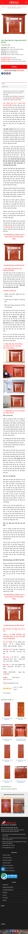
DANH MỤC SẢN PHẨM (8, 887)
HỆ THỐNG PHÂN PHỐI (8, 890)
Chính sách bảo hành (7, 860)
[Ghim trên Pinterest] (7, 73)
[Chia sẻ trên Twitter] (5, 73)
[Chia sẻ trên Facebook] (2, 73)
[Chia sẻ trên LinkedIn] (9, 73)
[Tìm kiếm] (26, 2)
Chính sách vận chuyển (8, 865)
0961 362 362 (12, 845)
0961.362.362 (20, 70)
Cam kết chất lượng (7, 857)
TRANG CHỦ (5, 884)
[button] (2, 2)
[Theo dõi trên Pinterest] (15, 931)
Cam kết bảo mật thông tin (9, 870)
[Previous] (2, 806)
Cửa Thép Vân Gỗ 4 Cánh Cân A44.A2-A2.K (21, 781)
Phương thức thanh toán (8, 868)
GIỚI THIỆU (5, 897)
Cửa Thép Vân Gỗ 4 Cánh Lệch (14, 8)
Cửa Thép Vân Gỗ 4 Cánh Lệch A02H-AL (7, 740)
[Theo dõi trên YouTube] (18, 931)
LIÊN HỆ (4, 900)
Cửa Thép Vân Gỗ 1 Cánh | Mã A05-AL (7, 781)
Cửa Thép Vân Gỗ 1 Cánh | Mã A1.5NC (21, 719)
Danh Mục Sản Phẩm (11, 6)
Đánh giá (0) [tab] (5, 86)
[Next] (25, 806)
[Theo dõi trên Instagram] (13, 931)
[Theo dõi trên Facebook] (10, 931)
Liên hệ (14, 67)
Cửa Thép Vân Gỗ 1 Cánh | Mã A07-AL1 (21, 761)
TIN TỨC (4, 895)
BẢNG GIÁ (5, 892)
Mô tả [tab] (3, 83)
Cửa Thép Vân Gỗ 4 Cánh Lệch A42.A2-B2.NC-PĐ (21, 740)
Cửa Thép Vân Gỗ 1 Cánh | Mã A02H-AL (7, 719)
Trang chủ (3, 6)
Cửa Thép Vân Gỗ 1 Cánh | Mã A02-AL (7, 761)
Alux (9, 45)
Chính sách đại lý (6, 855)
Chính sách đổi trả (7, 862)
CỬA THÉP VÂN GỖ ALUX (22, 6)
